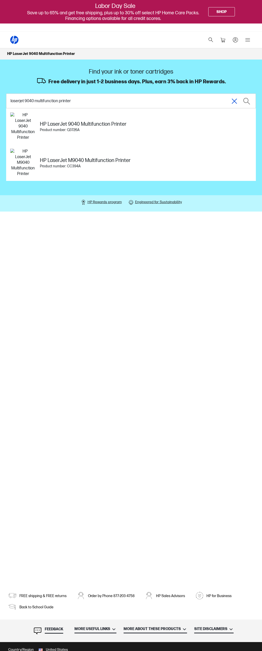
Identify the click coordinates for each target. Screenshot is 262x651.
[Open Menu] (248, 40)
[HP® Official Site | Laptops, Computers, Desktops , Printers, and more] (14, 40)
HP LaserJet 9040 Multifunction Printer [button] (41, 54)
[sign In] (235, 40)
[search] (211, 40)
